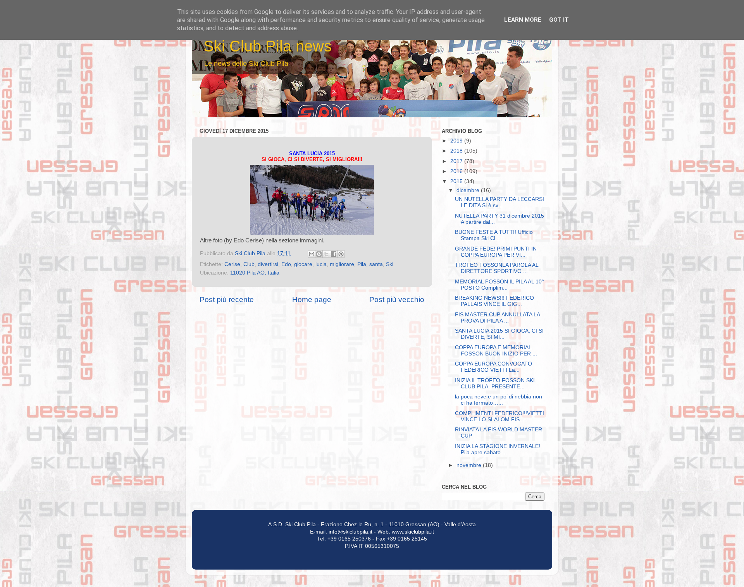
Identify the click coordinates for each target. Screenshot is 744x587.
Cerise (232, 264)
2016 (457, 171)
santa (376, 264)
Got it (559, 19)
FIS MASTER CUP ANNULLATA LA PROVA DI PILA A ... (497, 318)
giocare (303, 264)
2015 (457, 181)
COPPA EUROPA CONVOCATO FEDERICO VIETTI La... (493, 367)
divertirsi (268, 264)
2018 (457, 151)
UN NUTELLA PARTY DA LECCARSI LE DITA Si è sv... (499, 202)
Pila (361, 264)
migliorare (342, 264)
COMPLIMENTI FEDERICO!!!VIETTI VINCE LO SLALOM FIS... (499, 416)
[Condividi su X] (326, 254)
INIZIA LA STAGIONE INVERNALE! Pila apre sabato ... (497, 449)
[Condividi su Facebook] (334, 254)
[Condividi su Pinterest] (341, 254)
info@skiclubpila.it (350, 532)
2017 (457, 161)
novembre (469, 465)
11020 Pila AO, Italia (254, 273)
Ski (389, 264)
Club (249, 264)
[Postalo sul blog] (319, 254)
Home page (311, 299)
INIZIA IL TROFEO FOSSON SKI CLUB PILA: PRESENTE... (495, 384)
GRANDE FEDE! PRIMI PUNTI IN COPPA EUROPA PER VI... (496, 252)
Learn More (522, 19)
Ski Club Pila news (267, 46)
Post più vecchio (396, 299)
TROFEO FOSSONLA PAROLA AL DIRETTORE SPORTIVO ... (496, 268)
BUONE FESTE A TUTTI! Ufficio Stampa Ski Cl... (494, 235)
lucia (321, 264)
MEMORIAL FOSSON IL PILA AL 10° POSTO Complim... (499, 285)
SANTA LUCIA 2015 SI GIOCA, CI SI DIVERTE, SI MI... (499, 334)
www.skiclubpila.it (413, 532)
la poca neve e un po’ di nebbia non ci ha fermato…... (498, 400)
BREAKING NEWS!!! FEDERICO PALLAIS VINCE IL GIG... (494, 301)
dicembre (468, 190)
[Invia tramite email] (311, 254)
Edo (286, 264)
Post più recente (227, 299)
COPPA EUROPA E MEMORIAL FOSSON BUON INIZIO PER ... (496, 351)
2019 (457, 141)
